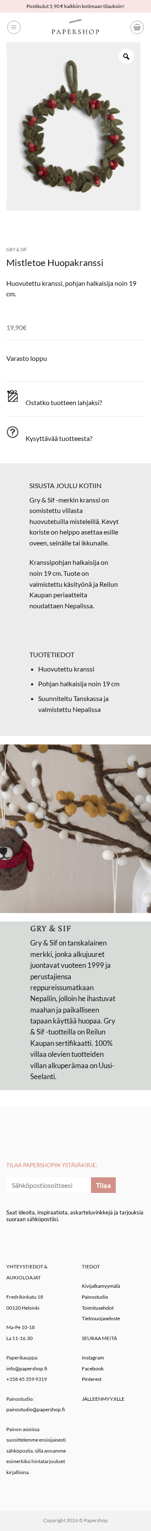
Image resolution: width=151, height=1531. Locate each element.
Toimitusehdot (98, 1308)
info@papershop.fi (26, 1368)
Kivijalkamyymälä (101, 1286)
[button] (14, 27)
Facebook (93, 1368)
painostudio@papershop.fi (35, 1409)
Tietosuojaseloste (101, 1318)
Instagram (93, 1357)
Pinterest (92, 1379)
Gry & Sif (16, 249)
